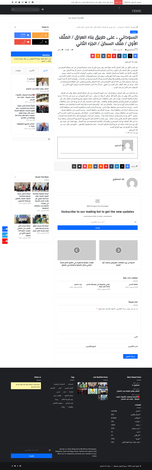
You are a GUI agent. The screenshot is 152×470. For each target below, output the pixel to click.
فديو (138, 432)
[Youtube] (5, 241)
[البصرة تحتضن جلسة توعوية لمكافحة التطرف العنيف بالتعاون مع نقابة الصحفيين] (22, 186)
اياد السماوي (130, 50)
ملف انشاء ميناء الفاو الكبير (131, 442)
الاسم (136, 337)
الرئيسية (133, 27)
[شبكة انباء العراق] (124, 9)
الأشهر (45, 70)
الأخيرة (31, 70)
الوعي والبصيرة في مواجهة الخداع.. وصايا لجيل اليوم (98, 285)
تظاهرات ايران (57, 395)
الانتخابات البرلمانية (59, 384)
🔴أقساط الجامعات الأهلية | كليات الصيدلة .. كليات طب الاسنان (25, 97)
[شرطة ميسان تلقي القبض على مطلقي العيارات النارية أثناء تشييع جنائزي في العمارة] (22, 219)
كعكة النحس (133, 284)
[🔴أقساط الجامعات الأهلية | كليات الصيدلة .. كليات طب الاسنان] (42, 98)
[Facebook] (5, 229)
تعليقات (18, 70)
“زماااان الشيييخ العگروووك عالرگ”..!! (26, 125)
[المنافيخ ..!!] (42, 82)
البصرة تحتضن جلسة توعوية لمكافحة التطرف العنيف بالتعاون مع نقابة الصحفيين (22, 197)
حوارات (137, 421)
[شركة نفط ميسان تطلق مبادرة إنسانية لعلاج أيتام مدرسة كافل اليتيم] (40, 219)
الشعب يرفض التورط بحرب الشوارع (37, 88)
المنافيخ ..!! (31, 78)
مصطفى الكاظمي (58, 403)
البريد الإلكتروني (133, 346)
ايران (64, 392)
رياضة (138, 425)
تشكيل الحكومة (69, 395)
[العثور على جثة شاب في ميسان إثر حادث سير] (92, 391)
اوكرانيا (71, 392)
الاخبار (138, 411)
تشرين (58, 392)
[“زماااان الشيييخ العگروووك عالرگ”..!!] (42, 127)
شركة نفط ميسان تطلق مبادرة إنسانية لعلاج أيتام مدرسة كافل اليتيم (92, 2)
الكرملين (52, 388)
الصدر (59, 388)
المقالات (127, 27)
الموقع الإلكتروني (91, 346)
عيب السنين (78, 284)
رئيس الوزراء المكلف (67, 399)
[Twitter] (5, 235)
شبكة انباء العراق (105, 466)
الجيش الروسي (69, 388)
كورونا (138, 439)
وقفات (63, 407)
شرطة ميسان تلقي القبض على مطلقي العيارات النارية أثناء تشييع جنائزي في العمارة (23, 230)
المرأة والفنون (135, 414)
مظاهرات (70, 407)
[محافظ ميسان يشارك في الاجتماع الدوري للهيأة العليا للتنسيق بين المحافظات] (82, 391)
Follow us (37, 377)
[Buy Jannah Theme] (76, 18)
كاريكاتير (137, 435)
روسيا (56, 399)
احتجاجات (70, 384)
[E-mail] (133, 157)
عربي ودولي (136, 428)
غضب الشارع (69, 403)
